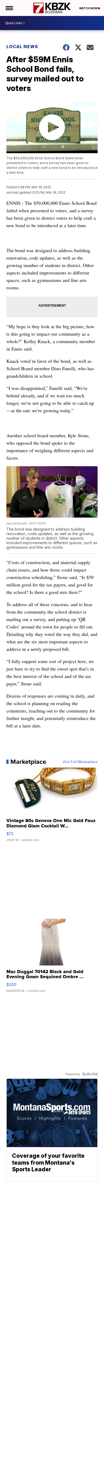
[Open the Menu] (9, 8)
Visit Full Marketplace (80, 762)
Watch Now (88, 8)
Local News (22, 46)
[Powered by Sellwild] (90, 1074)
